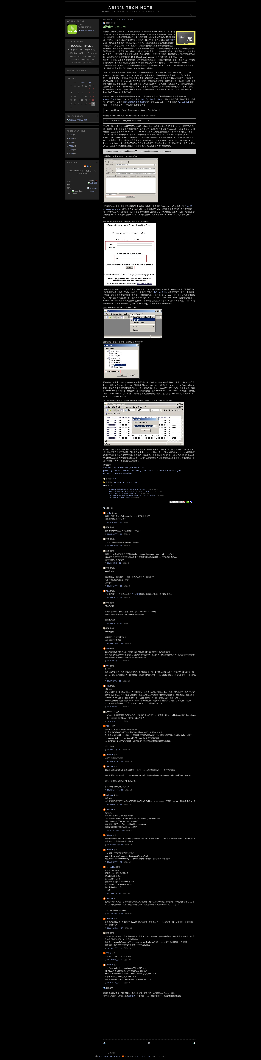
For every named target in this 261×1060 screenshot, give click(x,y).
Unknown (109, 755)
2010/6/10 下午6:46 (114, 623)
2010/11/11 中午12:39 (115, 830)
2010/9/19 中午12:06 (115, 790)
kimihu (108, 513)
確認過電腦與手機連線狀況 (135, 102)
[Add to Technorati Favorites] (188, 502)
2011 (71, 135)
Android (118, 482)
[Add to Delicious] (191, 502)
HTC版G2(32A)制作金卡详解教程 (117, 473)
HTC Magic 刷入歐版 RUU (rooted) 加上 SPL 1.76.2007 (132, 495)
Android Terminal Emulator (150, 99)
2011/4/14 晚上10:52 (115, 913)
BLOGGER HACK (81, 45)
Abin (108, 591)
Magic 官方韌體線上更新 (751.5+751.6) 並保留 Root (130, 491)
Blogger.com (143, 1056)
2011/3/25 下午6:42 (114, 862)
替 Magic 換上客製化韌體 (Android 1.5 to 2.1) (128, 489)
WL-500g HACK (87, 50)
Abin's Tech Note (130, 8)
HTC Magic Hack (130, 482)
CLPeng (109, 835)
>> (90, 83)
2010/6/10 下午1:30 (114, 586)
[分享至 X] (176, 502)
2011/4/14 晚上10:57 (115, 928)
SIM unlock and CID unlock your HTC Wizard (124, 468)
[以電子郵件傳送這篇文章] (171, 502)
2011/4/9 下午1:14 (114, 893)
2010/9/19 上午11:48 (115, 761)
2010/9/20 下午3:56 (114, 804)
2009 (71, 142)
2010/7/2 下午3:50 (114, 661)
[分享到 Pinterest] (181, 502)
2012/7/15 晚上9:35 (114, 983)
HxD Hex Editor (160, 292)
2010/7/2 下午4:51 (114, 681)
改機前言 (172, 40)
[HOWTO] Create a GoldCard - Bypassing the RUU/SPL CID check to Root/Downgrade (142, 471)
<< (75, 83)
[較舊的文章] (104, 1043)
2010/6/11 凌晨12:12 (115, 643)
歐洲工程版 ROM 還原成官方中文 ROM (123, 493)
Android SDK (184, 102)
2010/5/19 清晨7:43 (114, 545)
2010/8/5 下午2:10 (114, 750)
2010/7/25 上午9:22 (114, 721)
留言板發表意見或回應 (78, 120)
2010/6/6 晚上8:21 (114, 563)
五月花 (108, 953)
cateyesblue (111, 867)
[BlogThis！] (173, 502)
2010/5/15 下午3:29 (114, 534)
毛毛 (108, 648)
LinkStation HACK (76, 53)
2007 (71, 150)
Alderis (108, 726)
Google (84, 59)
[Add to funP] (184, 502)
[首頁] (149, 1043)
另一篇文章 (135, 594)
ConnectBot (108, 99)
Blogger (72, 50)
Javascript (73, 59)
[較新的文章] (194, 1043)
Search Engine (77, 63)
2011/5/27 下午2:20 (114, 948)
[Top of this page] (194, 502)
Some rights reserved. (109, 1056)
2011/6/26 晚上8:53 (114, 960)
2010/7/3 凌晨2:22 (114, 706)
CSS (92, 60)
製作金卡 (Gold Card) (115, 26)
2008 (71, 146)
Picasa (88, 62)
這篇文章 (131, 996)
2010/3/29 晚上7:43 (114, 522)
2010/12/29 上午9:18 (115, 845)
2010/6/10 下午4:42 (114, 597)
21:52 (113, 479)
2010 (123, 19)
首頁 (112, 19)
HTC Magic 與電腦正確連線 (119, 497)
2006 (71, 154)
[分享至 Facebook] (178, 502)
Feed (71, 56)
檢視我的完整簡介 (87, 30)
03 (133, 19)
